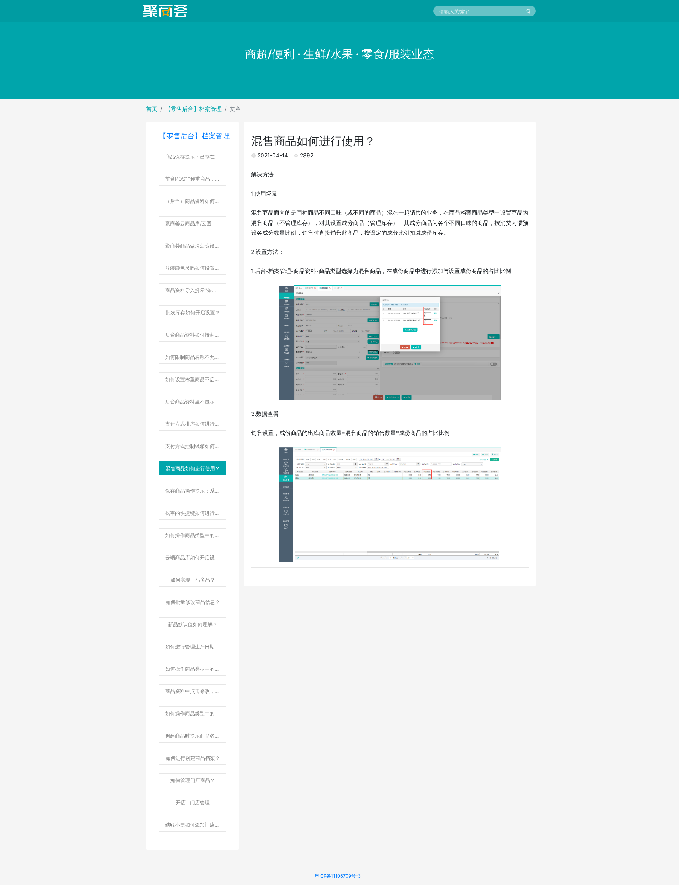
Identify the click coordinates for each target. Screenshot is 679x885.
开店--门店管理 (193, 802)
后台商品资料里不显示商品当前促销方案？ (195, 401)
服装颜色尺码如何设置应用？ (195, 268)
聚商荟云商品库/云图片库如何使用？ (195, 223)
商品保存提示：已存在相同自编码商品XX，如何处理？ (195, 156)
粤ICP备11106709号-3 (338, 876)
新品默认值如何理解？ (192, 624)
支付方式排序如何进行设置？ (195, 424)
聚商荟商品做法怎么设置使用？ (195, 246)
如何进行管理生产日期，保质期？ (195, 647)
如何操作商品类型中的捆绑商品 (195, 535)
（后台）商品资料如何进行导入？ (195, 201)
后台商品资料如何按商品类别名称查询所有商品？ (195, 335)
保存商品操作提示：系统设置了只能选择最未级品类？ (195, 491)
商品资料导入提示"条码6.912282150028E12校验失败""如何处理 (195, 290)
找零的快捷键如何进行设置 (195, 513)
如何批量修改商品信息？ (193, 602)
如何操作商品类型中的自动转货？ (195, 669)
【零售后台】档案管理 (193, 108)
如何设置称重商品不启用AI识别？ (195, 379)
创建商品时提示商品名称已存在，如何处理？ (195, 736)
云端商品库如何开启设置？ (195, 557)
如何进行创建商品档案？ (193, 758)
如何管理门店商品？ (192, 780)
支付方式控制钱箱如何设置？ (195, 446)
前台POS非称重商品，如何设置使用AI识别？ (195, 179)
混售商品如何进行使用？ (193, 468)
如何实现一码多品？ (192, 580)
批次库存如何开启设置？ (193, 312)
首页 (151, 108)
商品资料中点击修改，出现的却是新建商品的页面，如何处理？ (195, 691)
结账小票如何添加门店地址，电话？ (195, 825)
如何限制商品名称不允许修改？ (195, 357)
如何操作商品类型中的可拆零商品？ (195, 713)
